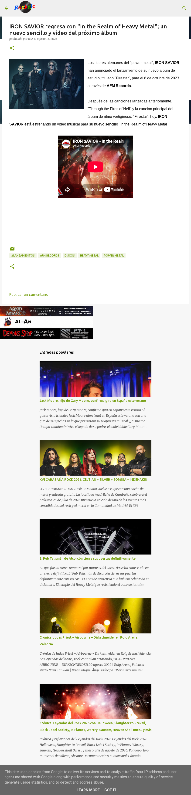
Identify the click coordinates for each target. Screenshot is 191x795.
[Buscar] (43, 8)
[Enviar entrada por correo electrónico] (12, 250)
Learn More (88, 790)
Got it (110, 790)
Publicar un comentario (28, 294)
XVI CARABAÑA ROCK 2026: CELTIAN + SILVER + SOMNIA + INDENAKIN (93, 479)
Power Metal (114, 255)
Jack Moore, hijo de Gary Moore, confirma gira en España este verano (93, 401)
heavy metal (89, 255)
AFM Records (49, 255)
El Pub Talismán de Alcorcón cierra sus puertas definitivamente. (88, 558)
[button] (12, 48)
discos (70, 255)
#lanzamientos (23, 255)
